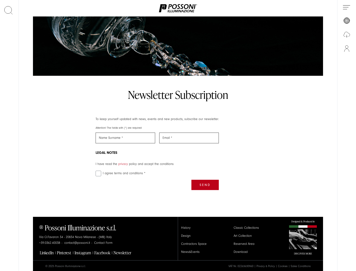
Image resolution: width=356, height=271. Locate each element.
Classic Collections (246, 228)
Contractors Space (194, 244)
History (186, 228)
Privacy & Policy (265, 266)
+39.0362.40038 (49, 243)
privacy (123, 164)
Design (186, 236)
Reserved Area (244, 244)
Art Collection (243, 236)
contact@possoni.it (77, 243)
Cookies (283, 266)
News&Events (190, 252)
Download (241, 252)
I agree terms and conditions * (124, 173)
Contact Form (103, 243)
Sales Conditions (301, 266)
